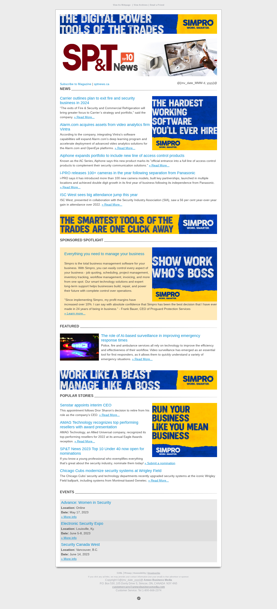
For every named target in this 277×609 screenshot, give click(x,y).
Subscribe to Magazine (75, 84)
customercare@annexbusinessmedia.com (138, 586)
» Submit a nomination (160, 463)
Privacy (128, 573)
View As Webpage (121, 5)
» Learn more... (74, 313)
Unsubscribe (154, 573)
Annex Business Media (158, 580)
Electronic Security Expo (82, 523)
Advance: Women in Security (86, 502)
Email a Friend (157, 5)
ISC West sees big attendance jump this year (99, 195)
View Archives (141, 5)
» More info (69, 517)
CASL (119, 573)
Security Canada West (80, 544)
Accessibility (139, 573)
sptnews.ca (101, 84)
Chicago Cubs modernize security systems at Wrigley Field (110, 471)
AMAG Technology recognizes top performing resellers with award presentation (99, 424)
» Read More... (84, 117)
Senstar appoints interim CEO (85, 405)
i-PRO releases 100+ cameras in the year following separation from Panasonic (127, 173)
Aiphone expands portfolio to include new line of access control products (122, 155)
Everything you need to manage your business (104, 254)
